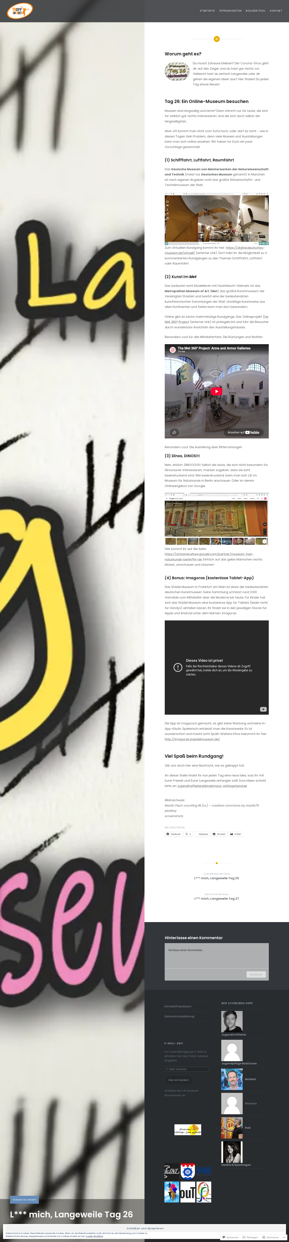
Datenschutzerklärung (179, 1016)
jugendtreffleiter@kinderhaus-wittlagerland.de (212, 786)
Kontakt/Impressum (177, 1006)
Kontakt (276, 10)
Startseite (207, 10)
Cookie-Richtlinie (94, 1236)
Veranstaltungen (24, 1199)
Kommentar (256, 974)
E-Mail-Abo (173, 1043)
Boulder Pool (256, 10)
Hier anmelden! (178, 1080)
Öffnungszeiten (230, 10)
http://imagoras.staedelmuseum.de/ (192, 739)
